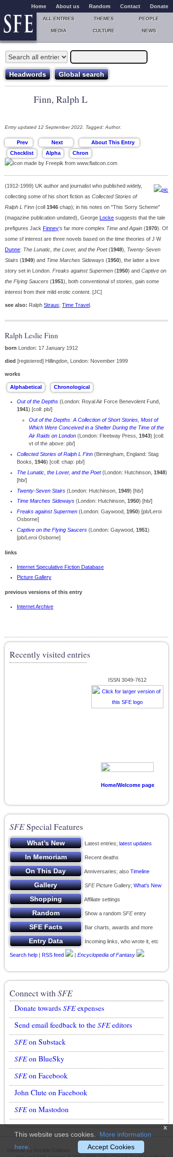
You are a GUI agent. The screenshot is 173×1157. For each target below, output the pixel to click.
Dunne (12, 249)
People (149, 18)
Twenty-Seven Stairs (41, 491)
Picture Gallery (34, 577)
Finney (51, 228)
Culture (104, 30)
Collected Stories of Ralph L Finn (55, 454)
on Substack (40, 1042)
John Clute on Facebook (50, 1092)
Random (100, 6)
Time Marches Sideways (45, 501)
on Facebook (41, 1075)
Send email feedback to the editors (73, 1025)
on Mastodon (41, 1109)
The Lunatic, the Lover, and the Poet (59, 472)
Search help (23, 954)
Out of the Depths (37, 401)
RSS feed (53, 954)
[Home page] (18, 27)
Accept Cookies (111, 1147)
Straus (51, 305)
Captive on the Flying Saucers (52, 530)
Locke (106, 217)
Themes (104, 18)
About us (67, 6)
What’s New (147, 885)
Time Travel (76, 305)
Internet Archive (35, 606)
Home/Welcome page (127, 785)
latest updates (135, 843)
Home (38, 6)
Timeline (139, 871)
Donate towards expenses (59, 1008)
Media (58, 30)
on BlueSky (39, 1058)
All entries (58, 18)
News (149, 30)
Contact (130, 6)
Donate (159, 6)
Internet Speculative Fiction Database (60, 567)
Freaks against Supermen (47, 511)
